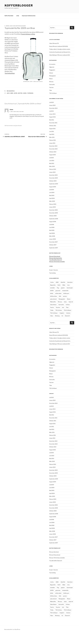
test (63, 307)
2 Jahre (52, 282)
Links (17, 15)
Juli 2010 (51, 157)
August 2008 (52, 221)
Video (51, 315)
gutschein (57, 290)
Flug (58, 287)
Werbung (57, 315)
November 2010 (53, 149)
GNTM (15, 93)
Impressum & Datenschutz (28, 15)
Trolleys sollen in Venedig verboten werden (59, 49)
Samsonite (52, 84)
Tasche (52, 307)
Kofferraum (66, 293)
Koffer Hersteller (9, 15)
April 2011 (51, 134)
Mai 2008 (51, 230)
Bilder (63, 285)
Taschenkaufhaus (10, 73)
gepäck (63, 287)
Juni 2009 (51, 192)
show (25, 93)
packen (65, 296)
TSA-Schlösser (53, 93)
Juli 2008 (51, 224)
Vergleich (62, 313)
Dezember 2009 (53, 175)
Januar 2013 (52, 114)
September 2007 (53, 247)
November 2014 (53, 108)
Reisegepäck (11, 91)
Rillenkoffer (53, 301)
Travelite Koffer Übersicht (55, 259)
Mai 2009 (51, 195)
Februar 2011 (52, 140)
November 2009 (53, 178)
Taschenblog (52, 273)
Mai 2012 (51, 120)
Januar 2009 (52, 207)
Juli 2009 (51, 189)
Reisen (51, 78)
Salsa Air (71, 301)
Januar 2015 (52, 105)
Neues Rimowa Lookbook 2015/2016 (58, 46)
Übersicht (67, 315)
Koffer (20, 93)
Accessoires (52, 64)
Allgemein (51, 67)
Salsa (65, 301)
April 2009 (52, 198)
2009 (8, 93)
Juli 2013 (51, 111)
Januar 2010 (52, 172)
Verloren (68, 313)
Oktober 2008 (52, 215)
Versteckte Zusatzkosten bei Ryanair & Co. (59, 52)
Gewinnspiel (70, 287)
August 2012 (52, 117)
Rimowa (51, 81)
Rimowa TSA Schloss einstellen (57, 261)
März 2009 (52, 201)
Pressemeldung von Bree (28, 34)
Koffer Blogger (21, 25)
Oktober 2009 (52, 181)
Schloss (68, 304)
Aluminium (70, 282)
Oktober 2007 (52, 244)
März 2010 (52, 166)
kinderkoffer (65, 290)
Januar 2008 (52, 239)
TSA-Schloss (58, 310)
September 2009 (53, 183)
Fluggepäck (52, 70)
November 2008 (53, 213)
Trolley (51, 310)
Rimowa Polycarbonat (54, 256)
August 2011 (52, 128)
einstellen (52, 287)
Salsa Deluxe (53, 304)
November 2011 (53, 122)
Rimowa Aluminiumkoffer (55, 258)
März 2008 (52, 236)
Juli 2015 (51, 102)
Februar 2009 (52, 204)
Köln (60, 296)
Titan (50, 90)
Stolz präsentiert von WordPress (12, 629)
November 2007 (53, 242)
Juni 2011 (51, 131)
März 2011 (52, 137)
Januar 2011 (52, 143)
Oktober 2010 (52, 151)
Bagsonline (53, 285)
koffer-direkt (58, 293)
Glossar (51, 73)
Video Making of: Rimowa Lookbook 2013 (59, 55)
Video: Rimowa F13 (54, 43)
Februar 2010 (52, 169)
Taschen (51, 87)
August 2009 (52, 186)
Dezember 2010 (53, 146)
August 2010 (52, 154)
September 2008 (53, 218)
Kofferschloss (53, 296)
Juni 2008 (51, 227)
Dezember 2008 (53, 210)
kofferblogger (19, 5)
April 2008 (52, 233)
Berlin (59, 285)
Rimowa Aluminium (54, 552)
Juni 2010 (51, 160)
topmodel (30, 93)
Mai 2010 (51, 163)
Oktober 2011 (52, 125)
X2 (62, 315)
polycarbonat (53, 299)
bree (11, 93)
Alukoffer (63, 282)
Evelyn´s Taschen (53, 270)
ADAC (57, 282)
